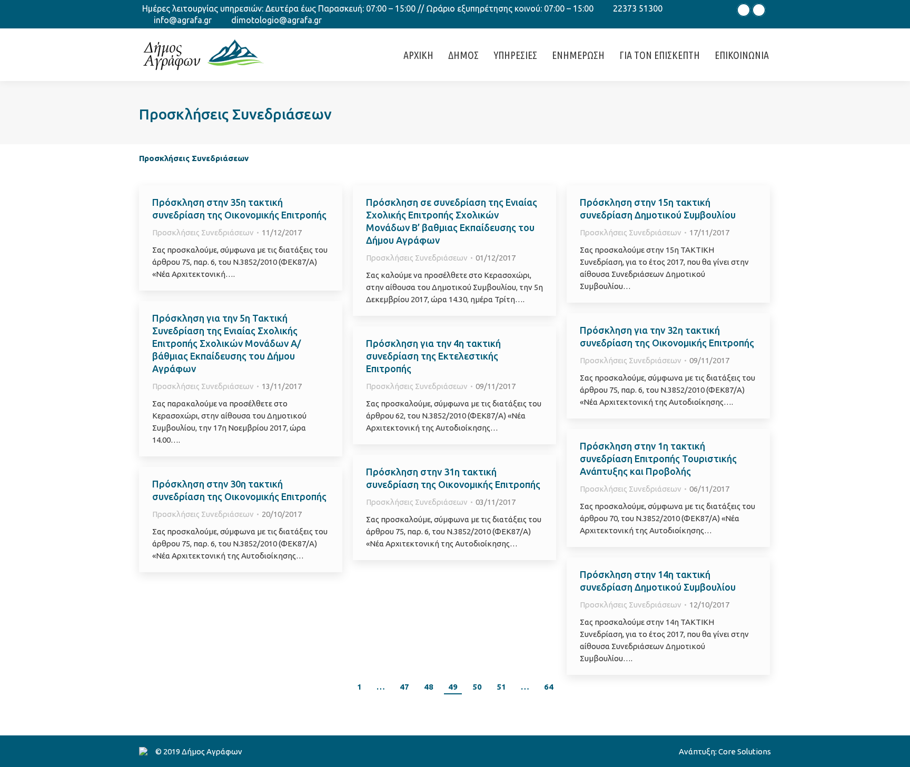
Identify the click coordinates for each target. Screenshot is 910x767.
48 (428, 686)
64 (548, 686)
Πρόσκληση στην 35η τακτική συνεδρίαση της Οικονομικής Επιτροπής (239, 208)
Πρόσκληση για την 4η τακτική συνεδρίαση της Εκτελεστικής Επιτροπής (433, 356)
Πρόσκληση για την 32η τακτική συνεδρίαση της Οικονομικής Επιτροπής (667, 336)
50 (477, 686)
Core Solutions (744, 751)
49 (453, 686)
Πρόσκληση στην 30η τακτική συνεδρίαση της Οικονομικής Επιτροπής (239, 490)
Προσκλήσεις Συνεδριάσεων (203, 232)
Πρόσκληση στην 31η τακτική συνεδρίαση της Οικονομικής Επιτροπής (453, 478)
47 (404, 686)
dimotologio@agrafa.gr (276, 20)
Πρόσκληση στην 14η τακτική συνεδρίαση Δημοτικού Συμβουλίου (658, 580)
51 (501, 686)
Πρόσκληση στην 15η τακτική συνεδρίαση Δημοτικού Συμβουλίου (658, 208)
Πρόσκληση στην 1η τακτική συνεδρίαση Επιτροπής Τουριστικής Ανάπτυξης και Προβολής (658, 458)
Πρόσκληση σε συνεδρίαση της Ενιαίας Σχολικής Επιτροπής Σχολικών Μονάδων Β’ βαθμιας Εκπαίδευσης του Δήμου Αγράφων (451, 221)
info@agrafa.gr (183, 20)
